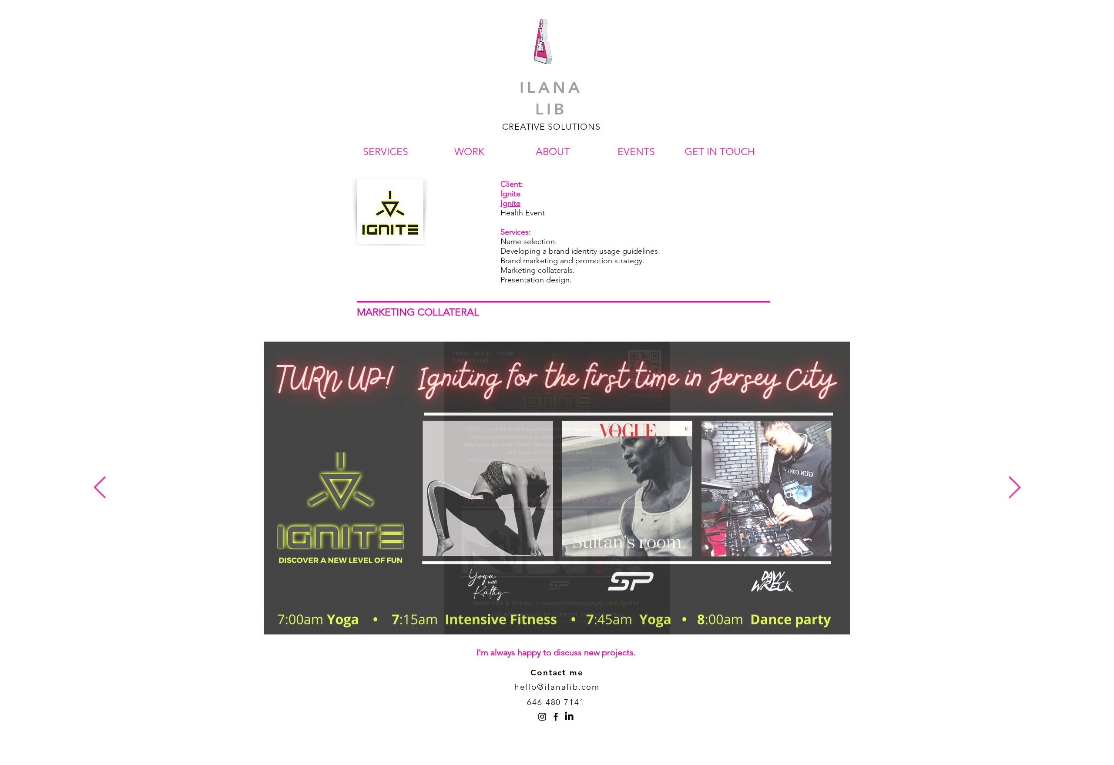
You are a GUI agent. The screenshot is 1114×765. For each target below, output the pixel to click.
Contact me (557, 673)
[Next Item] (1014, 488)
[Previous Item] (100, 488)
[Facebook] (555, 716)
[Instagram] (542, 716)
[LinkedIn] (569, 716)
